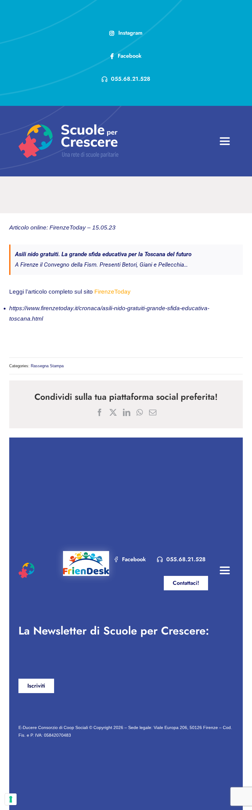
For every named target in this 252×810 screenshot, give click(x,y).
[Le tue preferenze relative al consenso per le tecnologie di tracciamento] (11, 799)
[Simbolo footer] (26, 565)
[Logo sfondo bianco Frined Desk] (86, 554)
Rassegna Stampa (47, 366)
